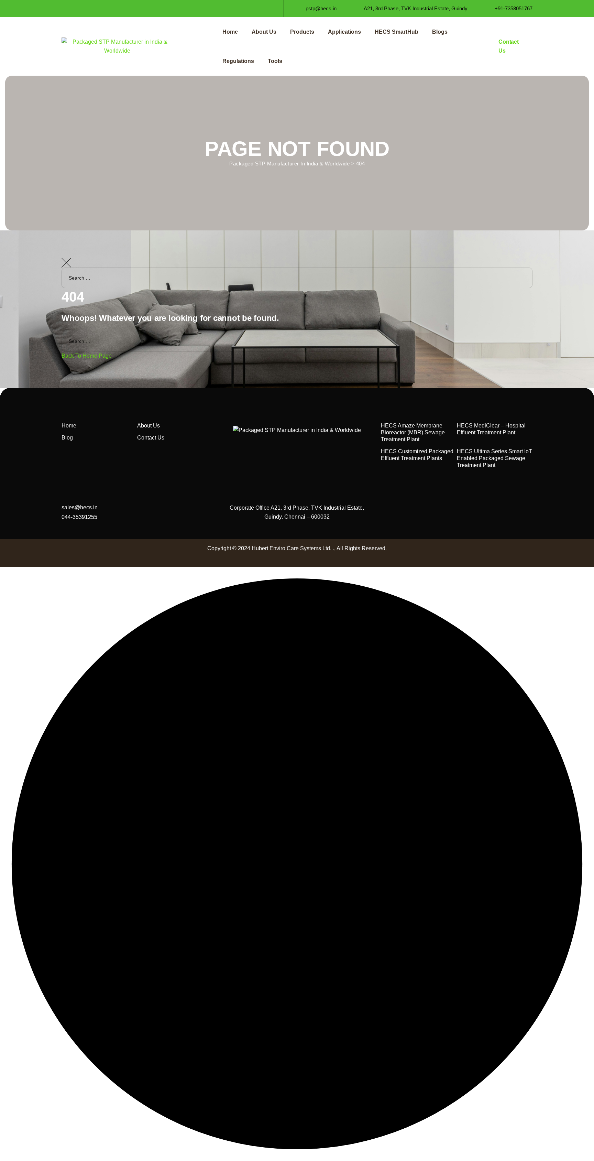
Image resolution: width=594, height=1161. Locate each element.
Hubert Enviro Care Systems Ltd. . (293, 548)
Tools (275, 61)
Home (230, 32)
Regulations (238, 61)
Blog (67, 438)
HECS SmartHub (396, 32)
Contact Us (150, 438)
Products (302, 32)
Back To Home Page (87, 356)
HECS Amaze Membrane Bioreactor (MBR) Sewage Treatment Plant (413, 432)
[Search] (582, 298)
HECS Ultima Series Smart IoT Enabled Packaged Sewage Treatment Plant (494, 458)
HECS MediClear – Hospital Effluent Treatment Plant (491, 429)
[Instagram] (90, 8)
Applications (344, 32)
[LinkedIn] (77, 8)
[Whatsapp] (114, 8)
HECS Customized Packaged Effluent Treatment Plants (417, 454)
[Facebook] (65, 8)
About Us (264, 32)
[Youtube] (102, 8)
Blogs (440, 32)
